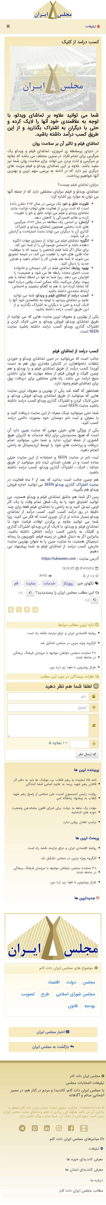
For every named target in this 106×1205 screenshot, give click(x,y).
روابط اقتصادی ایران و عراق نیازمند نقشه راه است (61, 633)
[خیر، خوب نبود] (95, 600)
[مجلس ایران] (52, 10)
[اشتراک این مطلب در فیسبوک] (27, 610)
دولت (71, 982)
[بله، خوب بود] (30, 592)
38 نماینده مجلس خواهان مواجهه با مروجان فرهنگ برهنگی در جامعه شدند (54, 655)
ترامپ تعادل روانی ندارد (79, 822)
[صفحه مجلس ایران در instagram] (58, 1129)
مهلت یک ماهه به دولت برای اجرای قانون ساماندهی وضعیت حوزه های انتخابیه (54, 810)
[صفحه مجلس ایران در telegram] (22, 1129)
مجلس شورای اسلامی (75, 994)
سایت (30, 583)
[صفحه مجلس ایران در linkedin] (46, 1129)
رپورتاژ (68, 583)
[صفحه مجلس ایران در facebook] (71, 1129)
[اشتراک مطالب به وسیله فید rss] (10, 610)
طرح (45, 994)
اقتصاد (54, 982)
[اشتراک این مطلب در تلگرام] (35, 610)
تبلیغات (91, 26)
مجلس (89, 982)
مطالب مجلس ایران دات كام (81, 1190)
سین (25, 430)
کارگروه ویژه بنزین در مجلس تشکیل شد (68, 643)
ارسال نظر (86, 754)
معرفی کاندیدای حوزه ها (85, 1159)
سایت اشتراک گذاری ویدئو (72, 485)
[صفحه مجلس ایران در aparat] (84, 1129)
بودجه (89, 1006)
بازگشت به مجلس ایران (51, 1047)
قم (16, 583)
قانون (73, 1006)
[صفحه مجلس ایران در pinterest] (34, 1129)
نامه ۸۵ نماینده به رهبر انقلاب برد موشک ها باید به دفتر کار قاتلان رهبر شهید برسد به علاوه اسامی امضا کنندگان (55, 782)
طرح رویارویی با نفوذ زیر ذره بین (73, 667)
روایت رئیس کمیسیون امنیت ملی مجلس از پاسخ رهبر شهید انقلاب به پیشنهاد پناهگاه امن (54, 796)
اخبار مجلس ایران (51, 1032)
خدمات (49, 583)
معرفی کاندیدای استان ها (84, 1169)
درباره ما (96, 1180)
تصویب (28, 994)
